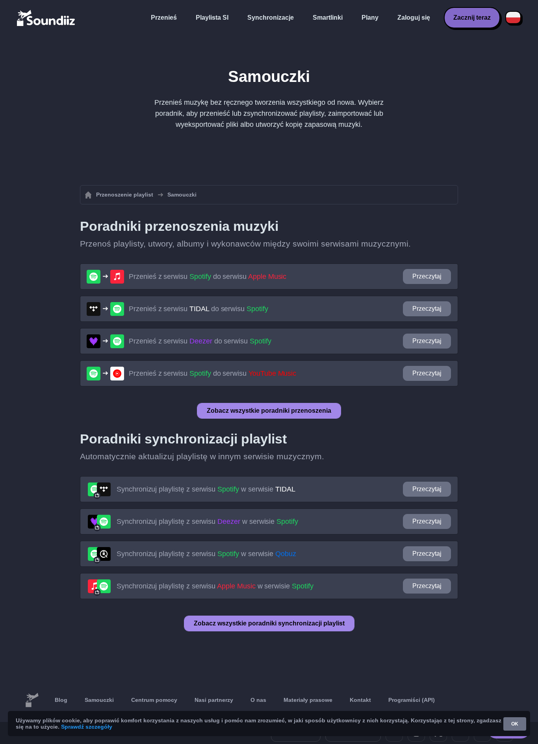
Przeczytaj (427, 276)
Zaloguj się (413, 17)
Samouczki (99, 700)
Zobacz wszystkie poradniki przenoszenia (269, 410)
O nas (258, 700)
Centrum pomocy (154, 700)
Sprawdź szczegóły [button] (86, 727)
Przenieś (164, 17)
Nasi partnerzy (214, 700)
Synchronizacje (270, 17)
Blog (61, 700)
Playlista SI (212, 17)
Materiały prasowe (308, 700)
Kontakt (360, 700)
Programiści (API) (411, 700)
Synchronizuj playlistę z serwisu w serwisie (206, 489)
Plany (370, 17)
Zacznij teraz (472, 17)
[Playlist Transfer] (46, 17)
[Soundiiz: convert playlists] (32, 700)
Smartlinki (328, 17)
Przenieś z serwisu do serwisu (207, 276)
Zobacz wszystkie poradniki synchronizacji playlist (269, 623)
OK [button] (514, 724)
